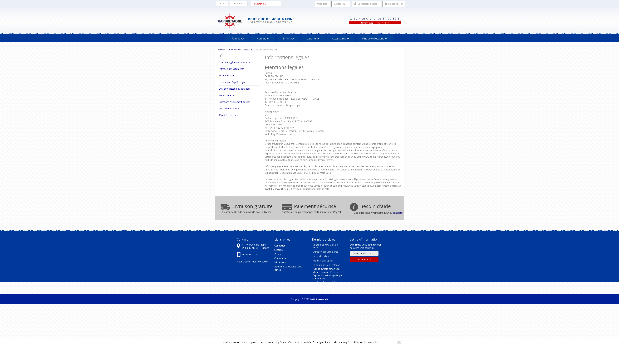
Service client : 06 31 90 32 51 (377, 18)
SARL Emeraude (319, 299)
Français (239, 3)
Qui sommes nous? (229, 108)
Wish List (322, 3)
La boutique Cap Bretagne (232, 82)
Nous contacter (227, 95)
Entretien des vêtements (231, 68)
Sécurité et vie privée (229, 115)
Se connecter (395, 3)
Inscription (364, 259)
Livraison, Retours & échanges (235, 88)
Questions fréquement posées (234, 101)
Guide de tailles (226, 75)
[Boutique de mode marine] (233, 21)
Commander (280, 258)
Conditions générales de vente (234, 62)
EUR (222, 3)
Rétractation (280, 262)
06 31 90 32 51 (250, 254)
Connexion (279, 245)
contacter (398, 212)
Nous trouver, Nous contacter (252, 261)
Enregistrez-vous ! (368, 3)
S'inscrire (279, 249)
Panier (339, 3)
